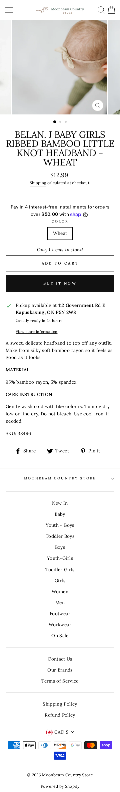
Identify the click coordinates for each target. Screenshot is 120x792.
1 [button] (55, 122)
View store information (36, 331)
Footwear (60, 614)
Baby (60, 514)
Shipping (38, 182)
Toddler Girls (59, 569)
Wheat (60, 233)
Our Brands (59, 670)
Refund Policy (60, 715)
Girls (60, 580)
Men (60, 603)
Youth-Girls (60, 558)
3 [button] (66, 122)
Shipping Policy (60, 704)
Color (60, 221)
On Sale (59, 636)
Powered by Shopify (60, 786)
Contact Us (60, 659)
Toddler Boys (60, 536)
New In (60, 503)
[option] (60, 67)
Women (60, 591)
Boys (60, 547)
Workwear (60, 625)
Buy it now (60, 283)
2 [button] (61, 122)
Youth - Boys (60, 525)
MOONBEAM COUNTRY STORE (60, 478)
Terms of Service (59, 681)
